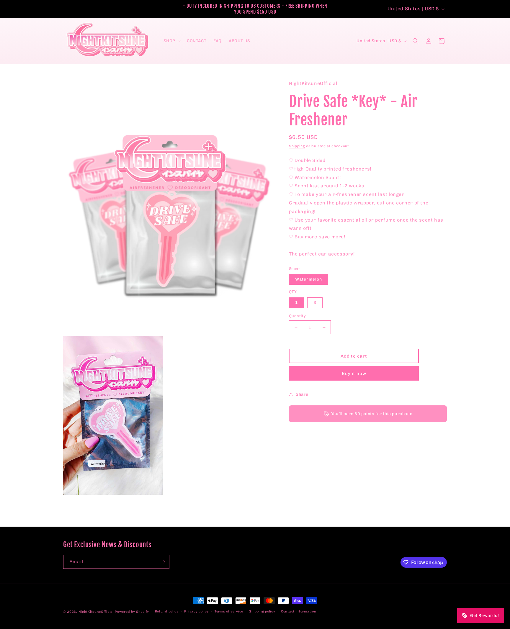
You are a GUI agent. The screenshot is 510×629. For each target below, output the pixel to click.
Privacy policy (196, 611)
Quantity (297, 316)
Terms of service (229, 611)
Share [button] (302, 394)
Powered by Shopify (132, 612)
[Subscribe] (162, 562)
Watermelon (308, 279)
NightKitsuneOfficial (96, 612)
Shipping (297, 146)
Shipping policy (262, 611)
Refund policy (167, 611)
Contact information (298, 611)
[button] (171, 41)
